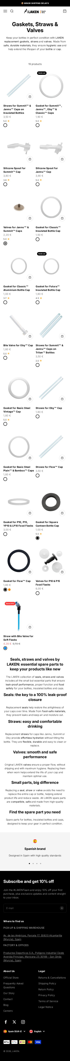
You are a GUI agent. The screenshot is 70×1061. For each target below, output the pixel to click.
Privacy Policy (46, 995)
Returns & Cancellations (52, 977)
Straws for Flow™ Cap (49, 466)
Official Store (11, 977)
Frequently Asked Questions (13, 985)
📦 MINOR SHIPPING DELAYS (35, 3)
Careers (8, 1010)
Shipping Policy (47, 983)
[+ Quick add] (30, 97)
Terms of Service (48, 1001)
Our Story (9, 993)
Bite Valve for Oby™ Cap (18, 345)
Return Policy (46, 989)
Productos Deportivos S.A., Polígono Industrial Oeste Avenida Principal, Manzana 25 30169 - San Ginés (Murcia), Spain (33, 956)
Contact (7, 999)
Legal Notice (45, 1006)
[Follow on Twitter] (14, 1022)
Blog (5, 1004)
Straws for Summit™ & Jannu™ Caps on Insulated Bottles (17, 109)
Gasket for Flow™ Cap (17, 581)
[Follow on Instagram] (23, 1022)
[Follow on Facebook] (5, 1022)
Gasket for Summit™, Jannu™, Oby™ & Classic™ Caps (49, 109)
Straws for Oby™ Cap (49, 408)
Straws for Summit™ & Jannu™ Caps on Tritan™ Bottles (49, 349)
